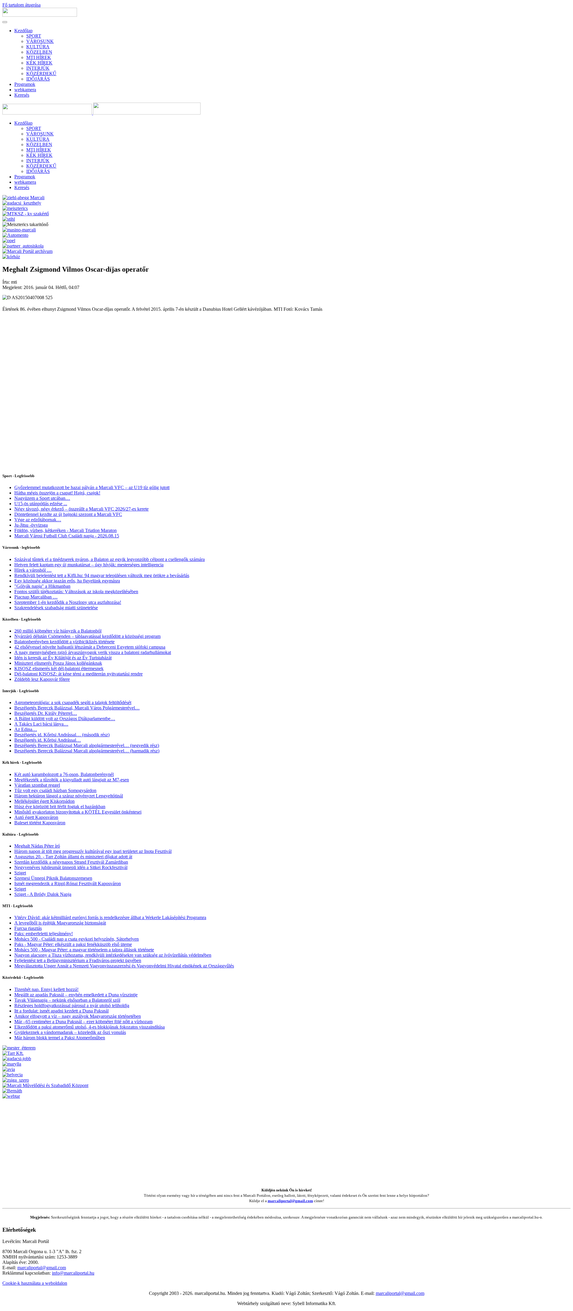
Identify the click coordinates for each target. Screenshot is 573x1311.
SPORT (33, 35)
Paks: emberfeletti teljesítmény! (43, 933)
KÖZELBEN (39, 52)
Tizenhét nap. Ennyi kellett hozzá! (46, 989)
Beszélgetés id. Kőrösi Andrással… (47, 740)
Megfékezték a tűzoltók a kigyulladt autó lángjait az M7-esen (71, 779)
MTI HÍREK (38, 57)
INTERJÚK (38, 68)
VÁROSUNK (40, 41)
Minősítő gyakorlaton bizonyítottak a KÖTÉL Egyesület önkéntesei (77, 811)
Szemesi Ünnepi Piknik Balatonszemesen (53, 878)
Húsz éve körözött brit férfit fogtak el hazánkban (59, 806)
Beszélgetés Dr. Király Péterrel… (45, 713)
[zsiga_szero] (15, 1080)
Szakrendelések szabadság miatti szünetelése (56, 607)
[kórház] (11, 256)
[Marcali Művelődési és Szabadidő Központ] (45, 1085)
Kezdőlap (23, 30)
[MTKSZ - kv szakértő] (25, 213)
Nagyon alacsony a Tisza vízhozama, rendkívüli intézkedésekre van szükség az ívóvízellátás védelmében (112, 955)
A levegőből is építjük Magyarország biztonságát (60, 922)
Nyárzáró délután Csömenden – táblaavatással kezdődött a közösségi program (87, 636)
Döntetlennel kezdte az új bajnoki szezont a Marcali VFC (68, 514)
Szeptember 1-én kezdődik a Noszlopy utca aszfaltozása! (67, 602)
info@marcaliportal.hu (73, 1273)
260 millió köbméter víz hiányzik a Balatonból (57, 630)
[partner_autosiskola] (23, 245)
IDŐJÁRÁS (38, 78)
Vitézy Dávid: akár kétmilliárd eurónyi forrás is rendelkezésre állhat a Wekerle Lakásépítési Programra (110, 917)
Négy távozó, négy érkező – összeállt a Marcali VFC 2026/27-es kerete (81, 508)
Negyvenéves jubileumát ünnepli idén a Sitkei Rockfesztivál (70, 867)
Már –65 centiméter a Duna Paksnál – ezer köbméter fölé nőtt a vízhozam (83, 1021)
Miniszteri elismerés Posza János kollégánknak (58, 663)
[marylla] (11, 1063)
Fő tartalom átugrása (21, 4)
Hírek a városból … (33, 570)
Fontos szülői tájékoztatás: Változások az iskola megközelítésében (76, 591)
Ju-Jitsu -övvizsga (31, 525)
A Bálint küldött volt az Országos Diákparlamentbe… (64, 718)
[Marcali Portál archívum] (27, 251)
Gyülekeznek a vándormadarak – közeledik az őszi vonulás (70, 1032)
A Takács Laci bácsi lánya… (41, 723)
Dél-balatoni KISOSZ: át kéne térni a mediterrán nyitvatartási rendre (78, 673)
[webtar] (11, 1096)
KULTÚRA (38, 46)
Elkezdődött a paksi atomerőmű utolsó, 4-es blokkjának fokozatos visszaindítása (89, 1026)
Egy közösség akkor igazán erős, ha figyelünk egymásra (67, 580)
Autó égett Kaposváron (36, 817)
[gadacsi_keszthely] (21, 202)
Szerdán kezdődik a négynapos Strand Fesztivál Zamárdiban (71, 862)
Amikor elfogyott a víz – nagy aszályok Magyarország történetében (77, 1016)
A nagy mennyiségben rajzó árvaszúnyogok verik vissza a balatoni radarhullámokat (92, 652)
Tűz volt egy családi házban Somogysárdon (55, 790)
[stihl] (8, 219)
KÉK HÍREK (39, 62)
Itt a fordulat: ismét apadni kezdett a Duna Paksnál (61, 1010)
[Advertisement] (181, 1140)
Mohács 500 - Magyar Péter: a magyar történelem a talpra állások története (84, 949)
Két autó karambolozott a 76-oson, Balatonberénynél (64, 774)
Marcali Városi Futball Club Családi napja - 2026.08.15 (66, 535)
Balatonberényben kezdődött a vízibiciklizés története (64, 641)
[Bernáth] (12, 1090)
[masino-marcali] (19, 229)
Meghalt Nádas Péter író (37, 845)
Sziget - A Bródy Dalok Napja (42, 894)
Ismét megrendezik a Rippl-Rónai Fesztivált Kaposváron (67, 883)
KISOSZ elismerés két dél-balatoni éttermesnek (59, 668)
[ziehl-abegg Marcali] (23, 197)
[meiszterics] (15, 208)
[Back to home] (39, 15)
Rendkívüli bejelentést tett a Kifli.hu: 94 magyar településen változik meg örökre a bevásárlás (101, 575)
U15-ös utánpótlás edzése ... (40, 503)
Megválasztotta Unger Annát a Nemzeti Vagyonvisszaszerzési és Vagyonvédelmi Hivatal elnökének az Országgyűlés (124, 965)
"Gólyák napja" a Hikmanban (42, 586)
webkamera (25, 89)
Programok (24, 84)
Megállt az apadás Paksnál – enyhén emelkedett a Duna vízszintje (76, 994)
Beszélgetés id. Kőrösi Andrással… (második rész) (62, 734)
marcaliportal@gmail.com (290, 1201)
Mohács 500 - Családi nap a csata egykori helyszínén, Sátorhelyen (76, 938)
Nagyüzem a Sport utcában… (42, 498)
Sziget (20, 872)
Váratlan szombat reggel (37, 785)
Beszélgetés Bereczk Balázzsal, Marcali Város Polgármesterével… (77, 707)
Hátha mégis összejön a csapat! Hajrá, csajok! (57, 492)
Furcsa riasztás (28, 928)
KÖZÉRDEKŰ (41, 73)
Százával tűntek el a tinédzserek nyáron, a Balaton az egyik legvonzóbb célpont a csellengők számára (109, 559)
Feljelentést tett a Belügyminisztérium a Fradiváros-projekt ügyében (77, 960)
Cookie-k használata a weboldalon (34, 1283)
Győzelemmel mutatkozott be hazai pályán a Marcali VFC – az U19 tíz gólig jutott (92, 487)
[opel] (8, 240)
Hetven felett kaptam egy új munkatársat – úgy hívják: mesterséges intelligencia (89, 564)
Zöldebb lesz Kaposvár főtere (42, 679)
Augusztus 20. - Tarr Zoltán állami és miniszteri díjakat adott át (73, 856)
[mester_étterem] (19, 1047)
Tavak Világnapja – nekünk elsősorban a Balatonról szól (67, 1000)
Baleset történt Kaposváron (39, 822)
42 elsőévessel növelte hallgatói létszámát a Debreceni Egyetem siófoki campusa (89, 647)
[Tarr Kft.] (13, 1053)
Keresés (21, 95)
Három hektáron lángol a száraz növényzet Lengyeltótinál (68, 795)
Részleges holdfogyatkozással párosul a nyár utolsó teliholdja (71, 1005)
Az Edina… (25, 729)
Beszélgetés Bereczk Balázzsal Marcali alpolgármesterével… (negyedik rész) (86, 745)
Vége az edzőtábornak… (37, 519)
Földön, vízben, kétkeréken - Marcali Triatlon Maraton (65, 530)
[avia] (8, 1069)
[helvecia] (12, 1074)
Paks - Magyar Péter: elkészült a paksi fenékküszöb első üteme (73, 944)
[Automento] (15, 235)
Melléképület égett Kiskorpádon (44, 801)
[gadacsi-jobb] (16, 1058)
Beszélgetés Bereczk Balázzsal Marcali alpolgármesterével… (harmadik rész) (86, 750)
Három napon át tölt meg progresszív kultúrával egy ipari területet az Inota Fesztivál (93, 851)
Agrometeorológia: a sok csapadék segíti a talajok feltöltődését (72, 702)
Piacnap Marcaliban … (36, 596)
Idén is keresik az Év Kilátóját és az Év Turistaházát (63, 657)
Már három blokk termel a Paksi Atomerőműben (59, 1037)
